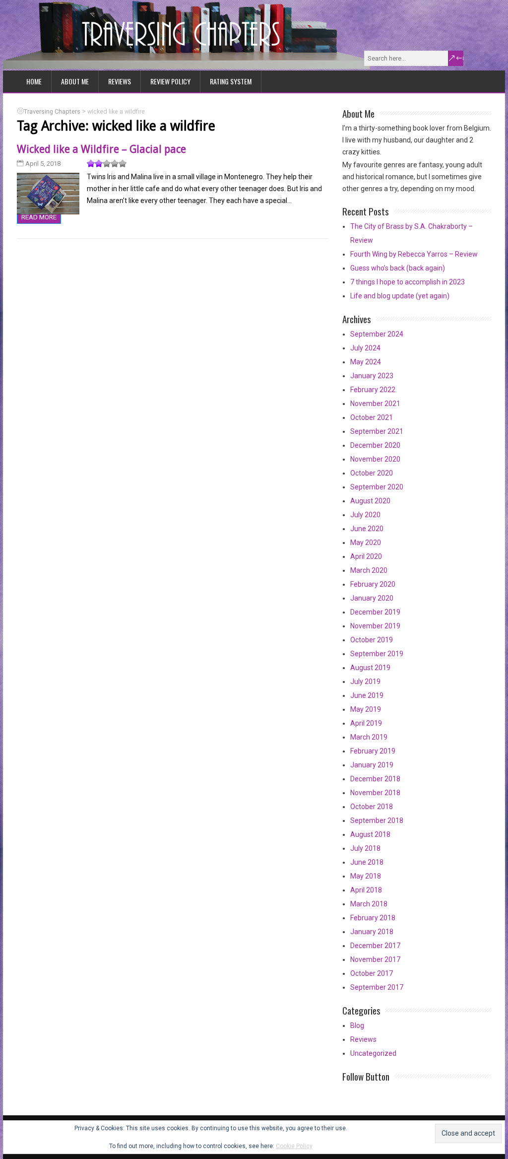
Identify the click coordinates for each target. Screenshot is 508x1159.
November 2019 (375, 626)
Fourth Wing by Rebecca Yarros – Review (414, 254)
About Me (75, 81)
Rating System (231, 81)
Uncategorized (373, 1053)
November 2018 (375, 793)
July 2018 (365, 848)
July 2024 (365, 348)
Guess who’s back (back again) (397, 268)
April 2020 (366, 556)
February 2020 (372, 584)
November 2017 (375, 959)
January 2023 (371, 376)
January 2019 (371, 765)
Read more (39, 217)
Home (34, 81)
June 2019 (366, 695)
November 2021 (375, 404)
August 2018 (370, 834)
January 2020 (371, 598)
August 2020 (370, 501)
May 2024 (365, 362)
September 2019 (376, 654)
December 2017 (375, 946)
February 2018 (372, 918)
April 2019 (366, 723)
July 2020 (365, 515)
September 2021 (376, 431)
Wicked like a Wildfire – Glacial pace (101, 149)
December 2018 (375, 779)
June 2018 (366, 862)
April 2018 (366, 890)
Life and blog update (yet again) (399, 296)
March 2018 (368, 904)
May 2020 (365, 542)
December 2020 (375, 445)
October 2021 (371, 417)
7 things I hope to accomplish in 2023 (407, 282)
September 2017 (376, 987)
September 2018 (376, 820)
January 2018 (371, 932)
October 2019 (371, 640)
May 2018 (365, 876)
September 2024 (376, 334)
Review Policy (170, 81)
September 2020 (376, 487)
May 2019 (365, 709)
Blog (357, 1025)
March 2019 (368, 737)
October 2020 (371, 473)
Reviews (119, 81)
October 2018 (371, 807)
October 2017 (371, 973)
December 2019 (375, 612)
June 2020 (366, 529)
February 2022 (372, 390)
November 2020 (375, 459)
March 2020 (368, 570)
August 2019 (370, 668)
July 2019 (365, 681)
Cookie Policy (294, 1146)
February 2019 (372, 751)
